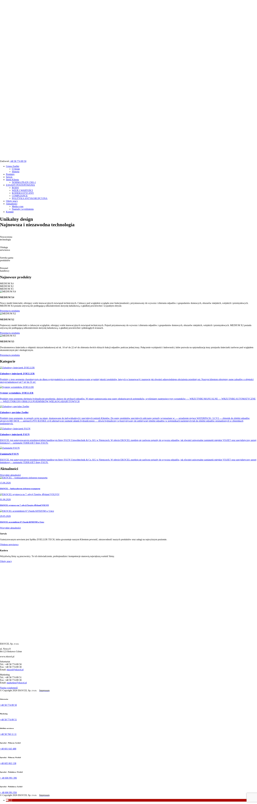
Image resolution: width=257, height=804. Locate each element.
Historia (15, 171)
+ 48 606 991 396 (8, 778)
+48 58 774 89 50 (18, 161)
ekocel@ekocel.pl (15, 669)
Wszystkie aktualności (10, 475)
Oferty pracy (12, 201)
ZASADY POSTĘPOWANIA (20, 185)
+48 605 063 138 (8, 763)
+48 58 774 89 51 (8, 719)
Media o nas (17, 206)
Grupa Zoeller (12, 166)
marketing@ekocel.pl (17, 682)
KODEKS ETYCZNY (23, 193)
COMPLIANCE (20, 195)
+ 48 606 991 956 (8, 792)
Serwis (9, 177)
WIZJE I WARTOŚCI (22, 190)
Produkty (10, 174)
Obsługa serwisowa (9, 544)
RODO (15, 187)
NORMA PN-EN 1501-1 (24, 182)
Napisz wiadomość (9, 687)
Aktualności (11, 203)
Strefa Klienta (12, 179)
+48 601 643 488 (8, 748)
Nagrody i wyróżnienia (23, 209)
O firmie (16, 169)
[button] (9, 800)
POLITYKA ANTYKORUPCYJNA (29, 198)
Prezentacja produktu (10, 311)
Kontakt (10, 211)
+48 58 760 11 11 (8, 734)
